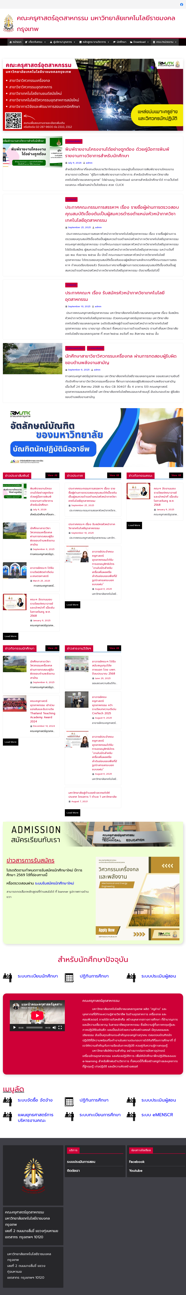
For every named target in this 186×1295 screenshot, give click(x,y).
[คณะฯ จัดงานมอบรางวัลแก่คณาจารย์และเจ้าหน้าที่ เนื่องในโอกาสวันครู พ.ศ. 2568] (15, 602)
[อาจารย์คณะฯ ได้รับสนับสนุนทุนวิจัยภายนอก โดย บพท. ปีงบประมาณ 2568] (76, 662)
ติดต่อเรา (73, 1170)
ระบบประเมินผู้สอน (158, 966)
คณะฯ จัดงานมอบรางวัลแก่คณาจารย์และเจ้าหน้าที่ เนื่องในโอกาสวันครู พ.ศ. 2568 (42, 597)
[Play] (14, 1017)
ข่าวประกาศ (71, 189)
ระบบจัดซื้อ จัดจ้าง (35, 1090)
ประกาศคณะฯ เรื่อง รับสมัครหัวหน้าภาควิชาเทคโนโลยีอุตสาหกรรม (115, 286)
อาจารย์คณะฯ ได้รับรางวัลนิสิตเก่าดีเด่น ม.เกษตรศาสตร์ (42, 562)
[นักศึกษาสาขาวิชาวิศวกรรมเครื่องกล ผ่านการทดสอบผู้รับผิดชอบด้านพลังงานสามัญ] (32, 348)
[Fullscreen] (60, 1017)
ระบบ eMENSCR (157, 1105)
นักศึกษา (121, 42)
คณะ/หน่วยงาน (164, 42)
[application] (37, 1005)
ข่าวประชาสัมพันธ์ (74, 131)
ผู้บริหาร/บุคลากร (62, 42)
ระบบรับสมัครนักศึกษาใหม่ (54, 873)
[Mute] (54, 1017)
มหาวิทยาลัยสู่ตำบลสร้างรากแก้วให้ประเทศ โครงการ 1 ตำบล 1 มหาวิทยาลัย (92, 785)
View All (52, 465)
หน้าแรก (17, 42)
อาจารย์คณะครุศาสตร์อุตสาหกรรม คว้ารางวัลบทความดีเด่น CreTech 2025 (104, 695)
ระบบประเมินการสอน (81, 1161)
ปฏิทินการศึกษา (94, 966)
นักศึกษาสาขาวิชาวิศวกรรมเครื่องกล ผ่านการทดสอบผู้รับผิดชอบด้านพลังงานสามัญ (121, 349)
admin (89, 152)
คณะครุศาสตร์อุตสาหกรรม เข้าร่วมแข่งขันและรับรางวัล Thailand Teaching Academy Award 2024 (42, 701)
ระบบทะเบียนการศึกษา (100, 1105)
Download (139, 42)
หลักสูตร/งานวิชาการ (94, 42)
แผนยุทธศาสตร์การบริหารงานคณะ (35, 1108)
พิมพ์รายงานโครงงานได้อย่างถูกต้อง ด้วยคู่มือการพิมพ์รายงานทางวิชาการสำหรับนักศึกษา (117, 142)
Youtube (135, 1170)
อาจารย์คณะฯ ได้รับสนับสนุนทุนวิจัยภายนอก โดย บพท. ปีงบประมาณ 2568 (104, 657)
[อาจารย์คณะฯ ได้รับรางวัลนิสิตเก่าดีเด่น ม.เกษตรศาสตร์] (15, 567)
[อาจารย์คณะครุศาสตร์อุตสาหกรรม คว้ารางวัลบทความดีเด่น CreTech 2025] (76, 700)
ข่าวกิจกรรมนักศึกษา (75, 338)
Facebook (137, 1161)
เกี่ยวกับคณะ (36, 42)
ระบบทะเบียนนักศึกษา (38, 966)
